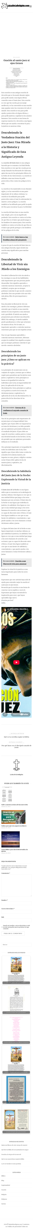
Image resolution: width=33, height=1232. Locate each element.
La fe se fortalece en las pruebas (11, 1164)
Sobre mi (25, 1226)
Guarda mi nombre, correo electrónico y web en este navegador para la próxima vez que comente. (16, 927)
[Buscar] (29, 943)
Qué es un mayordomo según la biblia (12, 1159)
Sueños (3, 1204)
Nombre (4, 900)
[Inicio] (15, 8)
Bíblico (3, 1176)
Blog (2, 1180)
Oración (3, 1190)
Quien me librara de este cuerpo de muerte (14, 1145)
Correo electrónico (8, 909)
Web (2, 917)
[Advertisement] (16, 34)
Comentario (5, 873)
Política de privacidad (14, 1226)
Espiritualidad (5, 1185)
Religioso (16, 57)
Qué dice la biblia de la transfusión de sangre (15, 1150)
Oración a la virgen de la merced (11, 1154)
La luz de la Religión (16, 774)
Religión (3, 1194)
